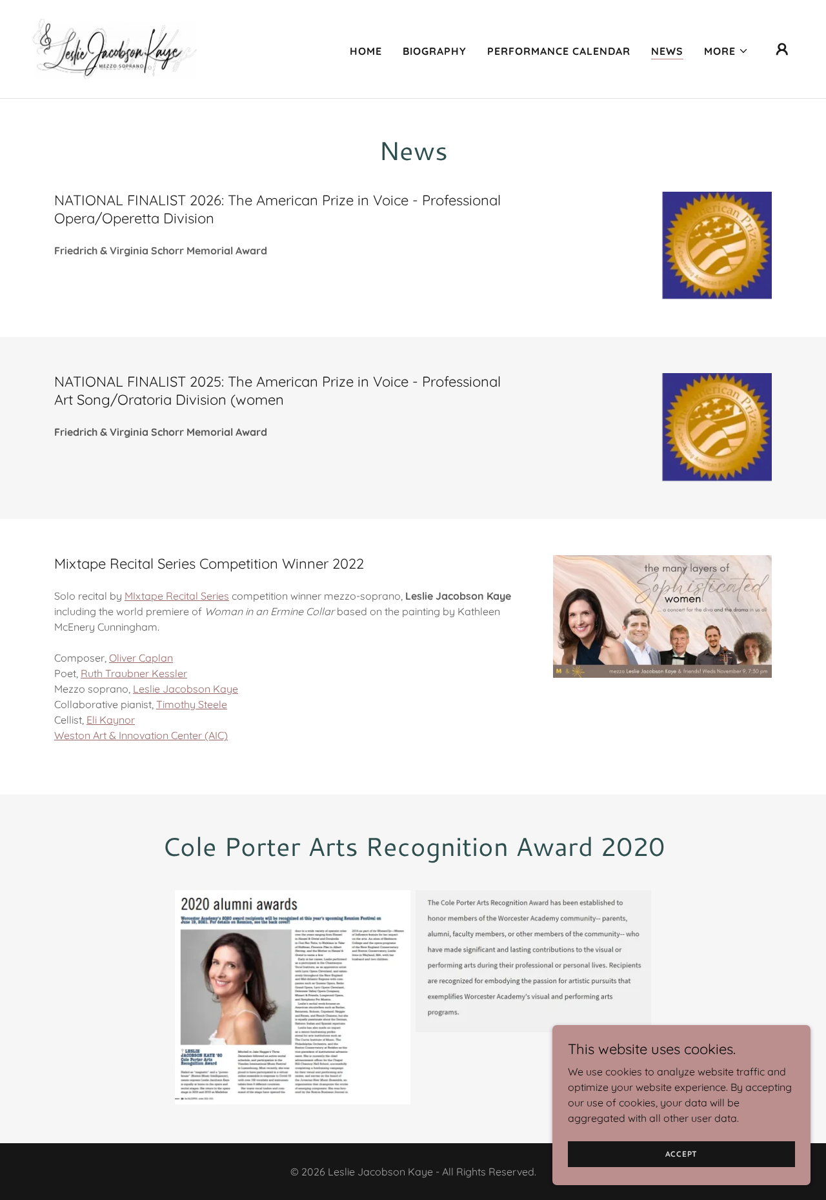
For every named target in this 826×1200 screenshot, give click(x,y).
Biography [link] (435, 51)
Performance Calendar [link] (558, 51)
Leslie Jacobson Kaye (185, 688)
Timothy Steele (191, 704)
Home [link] (366, 51)
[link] (122, 47)
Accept (681, 1154)
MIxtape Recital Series (177, 595)
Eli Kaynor (110, 719)
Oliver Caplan (141, 657)
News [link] (667, 51)
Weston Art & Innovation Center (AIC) (141, 735)
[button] (726, 51)
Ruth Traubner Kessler (134, 673)
